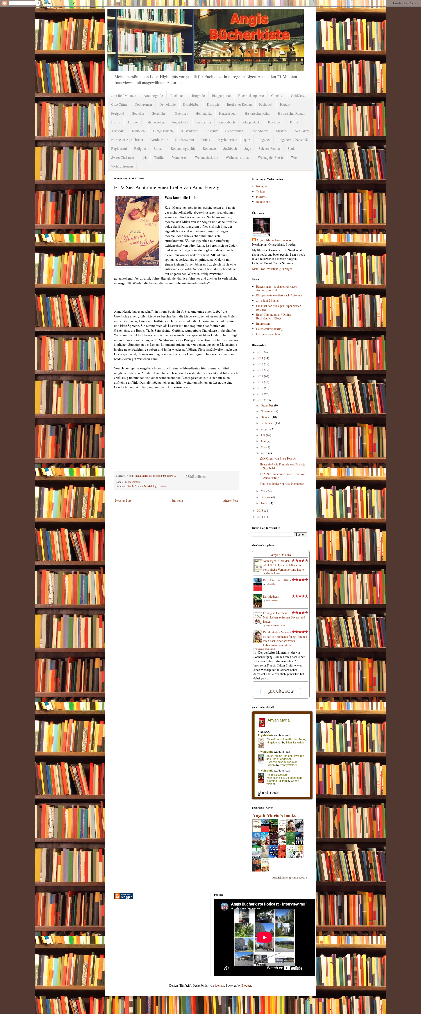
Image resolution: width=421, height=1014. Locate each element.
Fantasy (285, 104)
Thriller (159, 157)
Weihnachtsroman (238, 157)
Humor (133, 122)
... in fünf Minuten (123, 95)
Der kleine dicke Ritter (277, 580)
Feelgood (117, 113)
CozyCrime (119, 104)
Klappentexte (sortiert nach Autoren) (279, 295)
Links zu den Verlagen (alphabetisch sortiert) (278, 308)
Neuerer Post (123, 500)
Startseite (177, 500)
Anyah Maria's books (274, 815)
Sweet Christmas (122, 157)
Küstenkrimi (189, 130)
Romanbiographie (183, 148)
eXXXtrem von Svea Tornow (278, 458)
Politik (205, 139)
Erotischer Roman (239, 104)
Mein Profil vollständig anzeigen (272, 269)
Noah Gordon (272, 600)
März (264, 491)
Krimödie (117, 130)
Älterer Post (230, 500)
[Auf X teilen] (195, 476)
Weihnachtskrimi (206, 157)
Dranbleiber (191, 104)
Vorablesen (179, 157)
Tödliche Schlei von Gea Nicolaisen (282, 483)
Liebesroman (234, 130)
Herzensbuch (228, 113)
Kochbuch (275, 122)
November (268, 411)
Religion (140, 148)
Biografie (198, 95)
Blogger (246, 985)
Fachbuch (266, 104)
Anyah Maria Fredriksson (274, 240)
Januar (265, 503)
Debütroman (143, 104)
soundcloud (263, 202)
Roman (158, 148)
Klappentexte (251, 122)
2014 (260, 517)
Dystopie (213, 104)
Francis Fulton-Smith (275, 625)
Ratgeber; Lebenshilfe (292, 139)
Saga (247, 148)
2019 (260, 382)
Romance (209, 148)
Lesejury (212, 130)
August (265, 429)
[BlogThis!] (191, 476)
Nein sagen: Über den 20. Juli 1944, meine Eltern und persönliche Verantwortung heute (283, 565)
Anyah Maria (281, 555)
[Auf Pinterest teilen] (204, 476)
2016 (260, 400)
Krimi (294, 122)
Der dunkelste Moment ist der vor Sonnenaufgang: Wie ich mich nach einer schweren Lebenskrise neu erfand (285, 638)
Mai (263, 447)
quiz (247, 139)
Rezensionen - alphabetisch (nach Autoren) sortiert (276, 288)
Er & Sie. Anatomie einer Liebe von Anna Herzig (282, 476)
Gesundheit (159, 113)
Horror (116, 122)
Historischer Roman (291, 113)
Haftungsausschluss (268, 334)
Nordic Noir (159, 139)
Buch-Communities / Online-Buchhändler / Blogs (274, 316)
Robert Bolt (271, 583)
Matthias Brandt (273, 573)
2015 (260, 510)
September (268, 423)
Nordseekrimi (184, 139)
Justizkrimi (203, 122)
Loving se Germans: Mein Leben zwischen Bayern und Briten (284, 617)
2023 (260, 364)
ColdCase (298, 95)
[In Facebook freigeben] (200, 476)
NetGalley (302, 130)
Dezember (267, 405)
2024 (260, 358)
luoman (219, 985)
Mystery (281, 130)
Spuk (291, 148)
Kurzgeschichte (163, 130)
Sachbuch (230, 148)
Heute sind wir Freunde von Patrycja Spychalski (282, 466)
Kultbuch (138, 130)
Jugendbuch (180, 122)
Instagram (262, 186)
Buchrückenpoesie (251, 95)
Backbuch (177, 95)
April (264, 453)
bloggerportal (221, 95)
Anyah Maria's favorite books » (289, 877)
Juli (263, 435)
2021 (260, 376)
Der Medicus (271, 596)
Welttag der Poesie (271, 157)
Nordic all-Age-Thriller (127, 139)
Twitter (260, 191)
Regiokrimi (119, 148)
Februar (266, 497)
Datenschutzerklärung (269, 329)
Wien (294, 157)
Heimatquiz (204, 113)
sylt (144, 157)
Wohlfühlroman (122, 166)
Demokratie (167, 104)
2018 (260, 388)
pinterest (261, 196)
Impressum (263, 323)
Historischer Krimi (257, 113)
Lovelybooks (259, 130)
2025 (260, 352)
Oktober (266, 417)
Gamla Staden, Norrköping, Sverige (146, 486)
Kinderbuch (226, 122)
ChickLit (277, 95)
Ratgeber (263, 139)
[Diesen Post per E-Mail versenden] (187, 476)
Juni (264, 441)
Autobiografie (153, 95)
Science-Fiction (269, 148)
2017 (260, 394)
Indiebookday (154, 122)
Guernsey (181, 113)
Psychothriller (227, 139)
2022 (260, 370)
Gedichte (138, 113)
